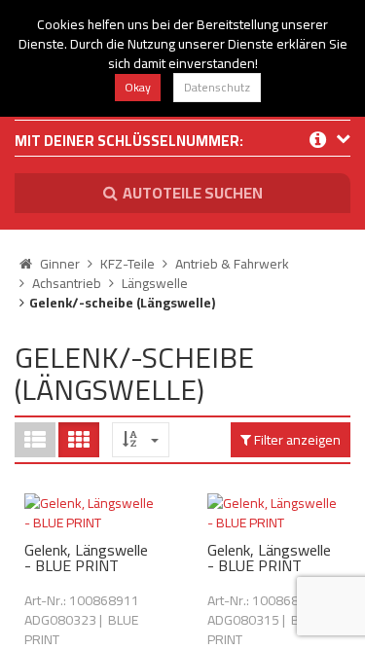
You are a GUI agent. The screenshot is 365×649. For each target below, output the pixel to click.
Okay (138, 87)
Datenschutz (217, 87)
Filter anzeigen (296, 439)
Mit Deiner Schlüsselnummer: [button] (129, 142)
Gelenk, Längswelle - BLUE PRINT (86, 557)
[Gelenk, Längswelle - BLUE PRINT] (91, 512)
